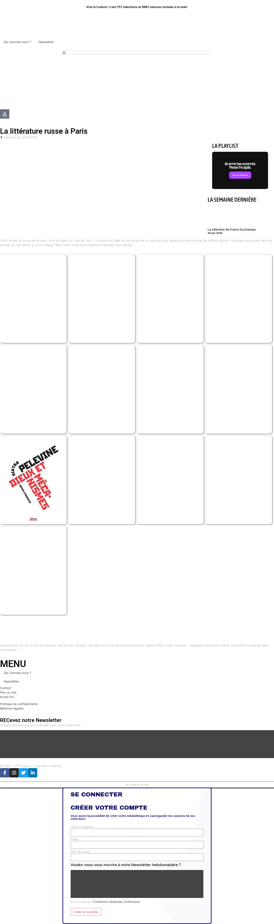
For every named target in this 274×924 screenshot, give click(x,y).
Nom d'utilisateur (82, 826)
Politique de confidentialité (18, 704)
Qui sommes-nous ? (17, 42)
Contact (5, 688)
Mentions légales (11, 708)
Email (74, 839)
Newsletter (46, 42)
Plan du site (8, 692)
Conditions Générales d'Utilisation (116, 902)
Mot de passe (80, 851)
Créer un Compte (86, 912)
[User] (4, 114)
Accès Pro (7, 697)
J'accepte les (106, 901)
